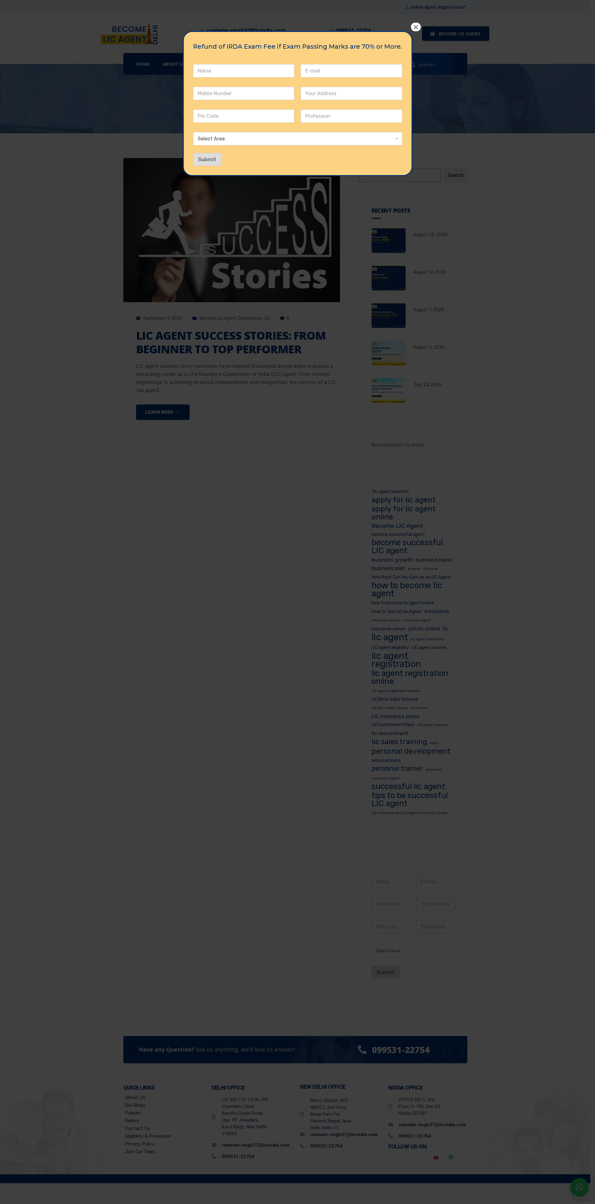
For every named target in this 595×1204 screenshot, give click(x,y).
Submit (207, 159)
